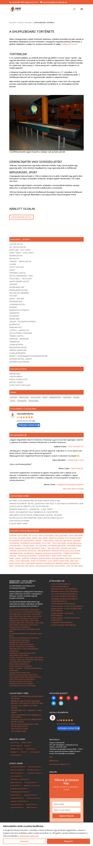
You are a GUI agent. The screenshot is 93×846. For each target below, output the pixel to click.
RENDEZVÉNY (14, 374)
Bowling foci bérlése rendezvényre (21, 683)
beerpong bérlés (35, 767)
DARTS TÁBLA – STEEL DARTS (21, 253)
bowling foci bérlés (35, 773)
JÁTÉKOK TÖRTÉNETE (25, 23)
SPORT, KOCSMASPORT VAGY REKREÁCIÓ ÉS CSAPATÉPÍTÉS (33, 512)
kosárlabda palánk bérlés (20, 792)
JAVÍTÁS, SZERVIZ (16, 382)
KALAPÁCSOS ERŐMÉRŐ (19, 293)
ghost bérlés (15, 786)
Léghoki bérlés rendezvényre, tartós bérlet (24, 621)
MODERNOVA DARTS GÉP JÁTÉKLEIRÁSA (64, 591)
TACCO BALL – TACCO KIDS (20, 278)
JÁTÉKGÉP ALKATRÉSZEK (19, 362)
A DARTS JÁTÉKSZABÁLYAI (60, 587)
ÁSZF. (51, 757)
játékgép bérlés (55, 397)
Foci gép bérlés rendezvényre (19, 640)
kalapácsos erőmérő (32, 786)
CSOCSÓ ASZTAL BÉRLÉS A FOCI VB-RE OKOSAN (29, 506)
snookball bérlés (17, 798)
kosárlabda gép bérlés (19, 789)
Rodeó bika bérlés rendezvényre (20, 666)
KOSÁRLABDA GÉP (16, 287)
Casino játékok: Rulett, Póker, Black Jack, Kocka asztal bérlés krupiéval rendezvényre (25, 678)
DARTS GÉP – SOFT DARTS (20, 250)
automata (13, 397)
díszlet (45, 397)
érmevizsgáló (33, 401)
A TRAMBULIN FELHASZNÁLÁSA (61, 622)
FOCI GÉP (13, 296)
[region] (46, 834)
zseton (12, 401)
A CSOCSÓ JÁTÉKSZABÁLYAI (60, 584)
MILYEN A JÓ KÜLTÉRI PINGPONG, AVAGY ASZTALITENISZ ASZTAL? (36, 518)
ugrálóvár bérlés (17, 807)
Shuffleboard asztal (69, 44)
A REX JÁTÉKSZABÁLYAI (59, 601)
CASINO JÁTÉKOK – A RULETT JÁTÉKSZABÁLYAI (67, 606)
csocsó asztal (35, 397)
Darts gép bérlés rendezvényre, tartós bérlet (24, 614)
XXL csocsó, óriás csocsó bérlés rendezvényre (25, 612)
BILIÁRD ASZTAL (16, 255)
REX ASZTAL (14, 258)
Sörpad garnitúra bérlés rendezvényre (22, 686)
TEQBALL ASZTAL (16, 336)
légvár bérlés (16, 795)
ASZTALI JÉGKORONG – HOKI (21, 276)
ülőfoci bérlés (32, 807)
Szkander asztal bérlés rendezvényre (22, 647)
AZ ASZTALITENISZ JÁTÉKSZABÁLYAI (63, 625)
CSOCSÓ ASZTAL (16, 244)
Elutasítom (24, 841)
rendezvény (67, 397)
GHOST (12, 270)
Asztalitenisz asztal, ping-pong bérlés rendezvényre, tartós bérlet (22, 654)
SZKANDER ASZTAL (17, 304)
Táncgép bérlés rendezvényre (19, 627)
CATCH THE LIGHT (16, 267)
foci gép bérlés (30, 782)
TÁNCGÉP (13, 284)
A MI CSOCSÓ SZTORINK (19, 520)
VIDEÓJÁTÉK (14, 313)
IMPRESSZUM (54, 761)
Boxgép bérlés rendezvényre (19, 642)
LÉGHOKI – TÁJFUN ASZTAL (20, 261)
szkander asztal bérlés (19, 801)
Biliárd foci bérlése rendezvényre (20, 681)
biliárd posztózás (17, 773)
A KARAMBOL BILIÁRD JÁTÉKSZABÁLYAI (64, 599)
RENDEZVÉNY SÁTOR (18, 347)
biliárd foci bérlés (17, 770)
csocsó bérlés (16, 776)
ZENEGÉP (13, 307)
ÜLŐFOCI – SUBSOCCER (19, 330)
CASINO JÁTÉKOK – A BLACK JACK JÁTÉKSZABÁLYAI (62, 614)
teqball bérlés (32, 804)
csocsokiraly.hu (25, 413)
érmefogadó (21, 401)
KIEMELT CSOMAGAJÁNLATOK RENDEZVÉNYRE (28, 356)
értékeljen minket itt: (27, 425)
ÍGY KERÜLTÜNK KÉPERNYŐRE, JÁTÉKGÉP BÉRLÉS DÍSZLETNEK (34, 500)
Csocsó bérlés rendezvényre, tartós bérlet (24, 610)
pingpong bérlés (31, 795)
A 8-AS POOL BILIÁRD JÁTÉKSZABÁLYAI (64, 594)
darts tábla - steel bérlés (20, 779)
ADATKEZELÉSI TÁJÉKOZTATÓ (59, 764)
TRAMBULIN (14, 341)
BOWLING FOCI (15, 327)
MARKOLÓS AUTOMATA (19, 310)
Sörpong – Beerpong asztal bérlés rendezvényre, (26, 660)
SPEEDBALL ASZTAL (17, 273)
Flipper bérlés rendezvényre (19, 664)
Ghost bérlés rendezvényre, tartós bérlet (23, 625)
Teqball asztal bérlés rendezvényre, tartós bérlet (26, 657)
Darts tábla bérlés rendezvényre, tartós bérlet (25, 616)
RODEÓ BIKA (14, 319)
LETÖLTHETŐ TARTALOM (19, 385)
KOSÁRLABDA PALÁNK (18, 290)
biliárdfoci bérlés (34, 770)
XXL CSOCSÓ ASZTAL (17, 247)
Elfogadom (68, 841)
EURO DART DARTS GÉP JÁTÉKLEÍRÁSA (64, 589)
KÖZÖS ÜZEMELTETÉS (18, 379)
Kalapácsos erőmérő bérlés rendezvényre (23, 638)
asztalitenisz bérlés (18, 767)
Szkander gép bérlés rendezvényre (21, 644)
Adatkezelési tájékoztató (29, 836)
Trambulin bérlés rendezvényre (20, 662)
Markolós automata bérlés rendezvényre (23, 675)
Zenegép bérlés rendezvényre (19, 673)
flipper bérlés (16, 782)
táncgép (76, 397)
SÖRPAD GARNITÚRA (17, 350)
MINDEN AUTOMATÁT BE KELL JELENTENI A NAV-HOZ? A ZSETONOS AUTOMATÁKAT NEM (46, 503)
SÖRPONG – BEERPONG (19, 339)
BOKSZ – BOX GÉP (16, 298)
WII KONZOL (14, 316)
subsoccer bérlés (34, 798)
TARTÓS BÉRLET (16, 376)
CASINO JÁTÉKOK (16, 344)
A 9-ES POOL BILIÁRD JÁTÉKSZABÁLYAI (64, 596)
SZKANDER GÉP (15, 301)
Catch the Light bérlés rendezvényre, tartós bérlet (26, 623)
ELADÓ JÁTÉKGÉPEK (17, 353)
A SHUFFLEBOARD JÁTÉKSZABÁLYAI (63, 604)
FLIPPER (12, 264)
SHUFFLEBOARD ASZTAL (21, 217)
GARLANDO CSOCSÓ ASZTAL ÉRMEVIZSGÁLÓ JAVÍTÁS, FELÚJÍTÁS (35, 515)
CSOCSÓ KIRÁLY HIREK (18, 523)
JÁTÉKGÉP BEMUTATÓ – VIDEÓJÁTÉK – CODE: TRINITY (31, 509)
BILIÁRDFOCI (14, 324)
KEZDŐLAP (13, 23)
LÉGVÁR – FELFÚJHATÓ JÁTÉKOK (22, 321)
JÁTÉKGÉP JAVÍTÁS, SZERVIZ (20, 359)
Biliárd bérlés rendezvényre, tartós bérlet (23, 618)
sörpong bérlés (16, 804)
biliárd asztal (23, 397)
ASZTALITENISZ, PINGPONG (20, 333)
